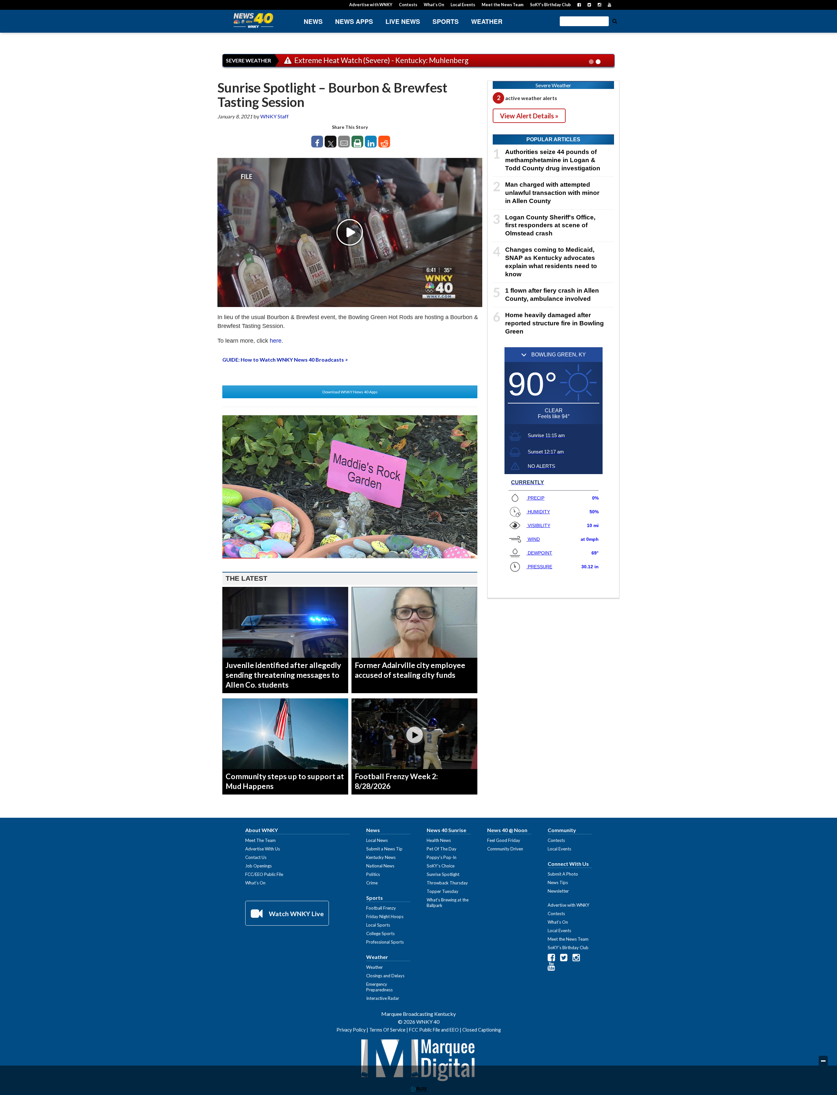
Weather (487, 21)
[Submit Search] (615, 21)
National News (380, 865)
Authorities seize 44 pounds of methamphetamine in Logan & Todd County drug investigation (552, 160)
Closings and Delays (385, 975)
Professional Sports (385, 942)
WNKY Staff (274, 116)
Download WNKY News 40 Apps (350, 391)
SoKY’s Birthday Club (550, 4)
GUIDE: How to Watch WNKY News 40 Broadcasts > (285, 359)
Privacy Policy (351, 1030)
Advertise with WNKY (370, 4)
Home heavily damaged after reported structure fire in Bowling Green (554, 323)
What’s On (434, 4)
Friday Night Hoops (384, 916)
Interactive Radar (382, 998)
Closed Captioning (481, 1030)
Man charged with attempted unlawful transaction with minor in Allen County (552, 192)
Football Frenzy (381, 908)
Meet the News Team (502, 4)
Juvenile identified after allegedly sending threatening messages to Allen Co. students (283, 674)
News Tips (558, 882)
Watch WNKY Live (295, 913)
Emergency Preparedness (379, 987)
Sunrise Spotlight (443, 874)
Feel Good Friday (503, 840)
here (276, 340)
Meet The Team (260, 840)
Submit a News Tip (384, 848)
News (313, 21)
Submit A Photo (563, 874)
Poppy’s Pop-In (441, 857)
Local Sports (378, 925)
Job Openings (258, 865)
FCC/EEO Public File (264, 874)
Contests (408, 4)
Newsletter (558, 891)
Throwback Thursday (447, 882)
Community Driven (505, 848)
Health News (439, 840)
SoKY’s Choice (440, 865)
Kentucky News (381, 857)
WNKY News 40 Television (253, 20)
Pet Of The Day (441, 848)
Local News (377, 840)
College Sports (380, 933)
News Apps (354, 21)
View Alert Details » (529, 116)
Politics (373, 874)
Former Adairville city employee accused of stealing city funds (410, 669)
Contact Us (255, 857)
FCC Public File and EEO (434, 1030)
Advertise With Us (262, 848)
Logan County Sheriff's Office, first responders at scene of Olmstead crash (550, 225)
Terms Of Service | (389, 1030)
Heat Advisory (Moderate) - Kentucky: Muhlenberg (375, 60)
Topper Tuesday (442, 891)
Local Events (463, 4)
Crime (372, 882)
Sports (446, 21)
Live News (402, 21)
